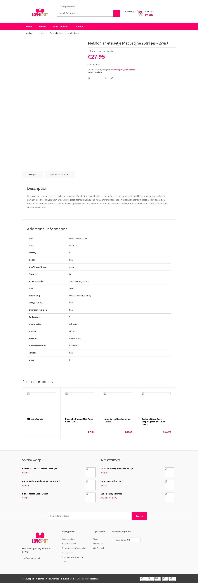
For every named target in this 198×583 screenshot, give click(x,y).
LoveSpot (29, 33)
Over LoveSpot (61, 26)
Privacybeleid (67, 552)
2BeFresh (94, 578)
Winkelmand (98, 543)
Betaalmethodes (69, 543)
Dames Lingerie (117, 70)
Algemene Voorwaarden (72, 557)
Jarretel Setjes (129, 70)
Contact (80, 26)
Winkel (42, 26)
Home (29, 26)
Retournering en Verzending (74, 548)
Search (139, 515)
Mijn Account (98, 548)
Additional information (60, 174)
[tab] (33, 174)
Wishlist (129, 12)
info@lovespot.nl (32, 558)
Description (32, 174)
